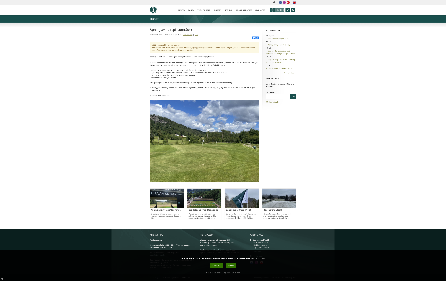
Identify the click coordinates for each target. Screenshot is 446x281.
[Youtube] (288, 2)
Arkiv (196, 35)
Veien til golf (203, 10)
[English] (294, 2)
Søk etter (270, 92)
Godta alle (216, 265)
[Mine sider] (274, 2)
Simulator (260, 10)
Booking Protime (244, 10)
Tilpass (231, 265)
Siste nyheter (187, 35)
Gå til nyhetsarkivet (273, 102)
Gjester (181, 10)
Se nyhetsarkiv (291, 73)
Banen (191, 10)
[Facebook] (280, 2)
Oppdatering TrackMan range (280, 68)
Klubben (217, 10)
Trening (228, 10)
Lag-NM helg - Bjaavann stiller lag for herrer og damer (280, 60)
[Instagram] (284, 2)
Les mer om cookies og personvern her (223, 273)
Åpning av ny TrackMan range (279, 45)
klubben (217, 250)
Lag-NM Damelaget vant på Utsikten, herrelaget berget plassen (280, 52)
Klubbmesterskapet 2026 (278, 38)
